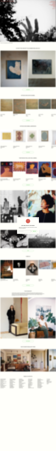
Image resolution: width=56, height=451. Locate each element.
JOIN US (34, 231)
